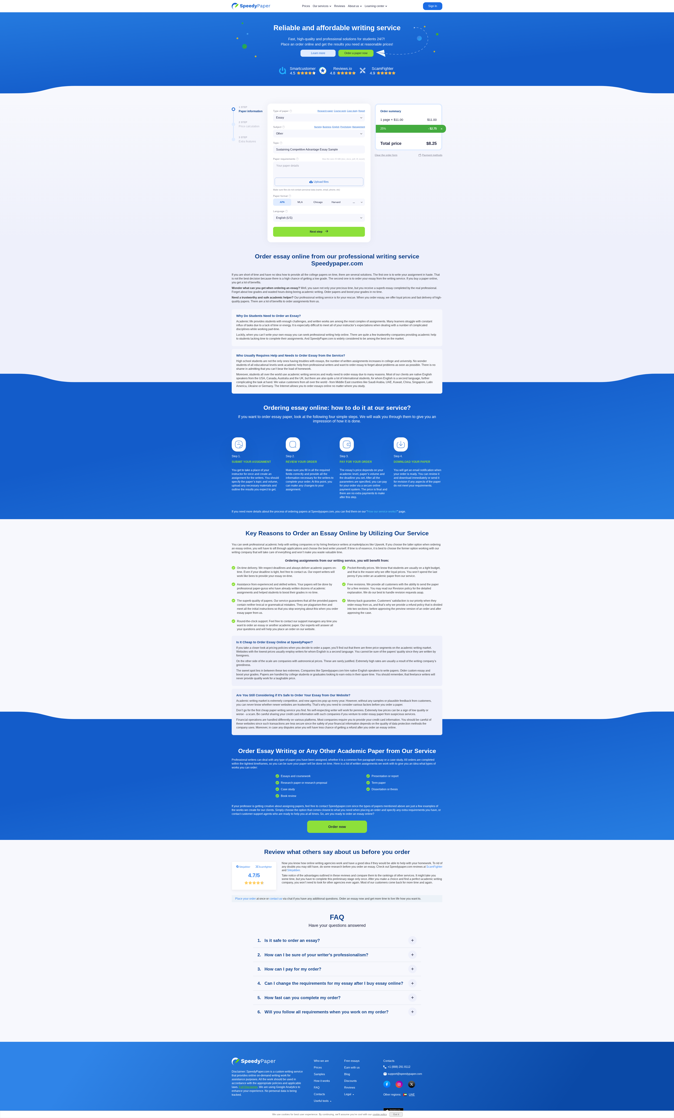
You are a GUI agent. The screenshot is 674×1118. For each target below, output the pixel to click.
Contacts (319, 1094)
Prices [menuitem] (306, 6)
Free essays (351, 1060)
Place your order (245, 898)
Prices (318, 1067)
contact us (275, 898)
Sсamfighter (265, 866)
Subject (277, 127)
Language (278, 211)
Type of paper (281, 111)
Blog (347, 1074)
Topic (276, 143)
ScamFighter (434, 866)
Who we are (321, 1060)
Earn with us (352, 1067)
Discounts (350, 1080)
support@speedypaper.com (405, 1073)
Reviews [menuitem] (339, 6)
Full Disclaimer (248, 1087)
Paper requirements (284, 158)
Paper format (280, 196)
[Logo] (251, 6)
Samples (319, 1074)
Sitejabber (244, 866)
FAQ (316, 1087)
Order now (337, 827)
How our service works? (382, 511)
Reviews (349, 1087)
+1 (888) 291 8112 (399, 1066)
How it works (322, 1080)
